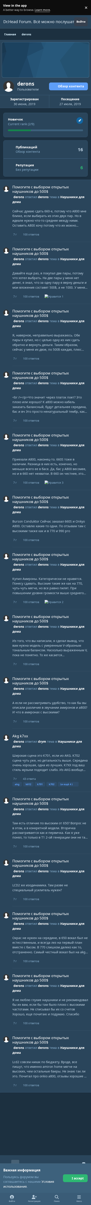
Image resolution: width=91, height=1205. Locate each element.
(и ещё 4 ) (66, 784)
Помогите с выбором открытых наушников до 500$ (40, 189)
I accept (78, 1178)
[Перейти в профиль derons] (6, 189)
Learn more (8, 8)
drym (42, 741)
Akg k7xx (20, 735)
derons (18, 197)
